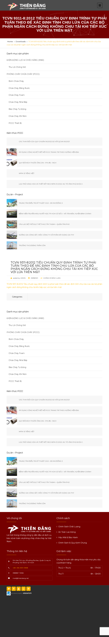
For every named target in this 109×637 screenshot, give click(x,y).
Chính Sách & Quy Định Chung (72, 543)
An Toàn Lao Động (67, 532)
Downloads (21, 41)
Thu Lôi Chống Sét (17, 67)
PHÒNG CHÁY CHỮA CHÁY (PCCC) (23, 74)
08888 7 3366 (18, 573)
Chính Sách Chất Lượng (69, 526)
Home (10, 41)
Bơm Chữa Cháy (16, 81)
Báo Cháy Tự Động (17, 109)
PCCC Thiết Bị (15, 123)
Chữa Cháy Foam (17, 95)
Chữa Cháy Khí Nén (18, 116)
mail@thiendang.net (21, 578)
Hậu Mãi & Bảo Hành (68, 537)
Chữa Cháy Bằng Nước (19, 88)
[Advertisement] (59, 615)
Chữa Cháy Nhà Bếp (18, 102)
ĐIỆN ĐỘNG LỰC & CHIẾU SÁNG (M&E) (25, 60)
